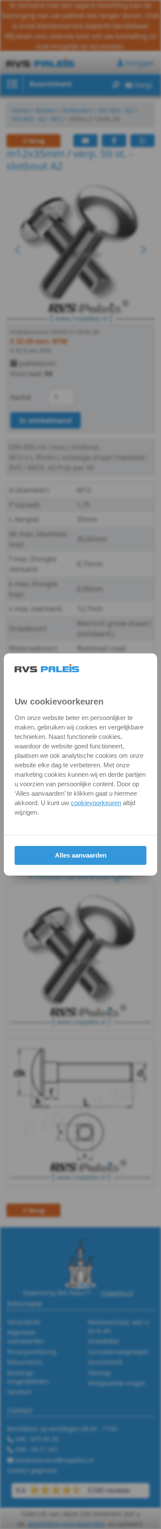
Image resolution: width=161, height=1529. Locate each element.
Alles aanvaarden (80, 855)
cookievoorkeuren (96, 802)
